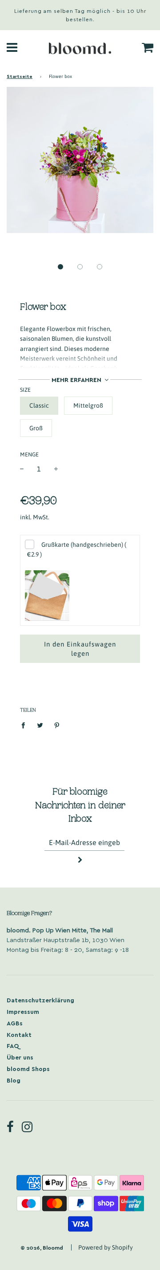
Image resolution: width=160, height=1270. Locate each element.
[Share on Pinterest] (57, 724)
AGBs (15, 1023)
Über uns (20, 1057)
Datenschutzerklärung (40, 1000)
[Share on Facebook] (25, 724)
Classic (39, 405)
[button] (60, 267)
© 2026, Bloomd (41, 1247)
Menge (29, 454)
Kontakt (19, 1034)
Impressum (23, 1011)
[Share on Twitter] (40, 724)
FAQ (13, 1045)
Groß (36, 428)
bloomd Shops (28, 1068)
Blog (13, 1080)
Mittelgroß (88, 405)
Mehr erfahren (77, 379)
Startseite (19, 76)
